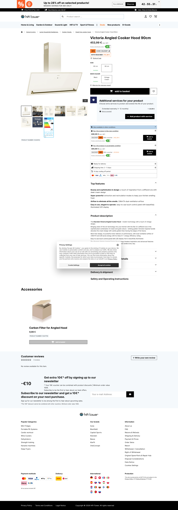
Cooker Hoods (67, 32)
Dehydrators (26, 439)
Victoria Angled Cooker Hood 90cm (106, 32)
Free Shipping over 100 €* (57, 10)
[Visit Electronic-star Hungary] (104, 482)
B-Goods (126, 25)
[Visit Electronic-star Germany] (91, 477)
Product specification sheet (97, 46)
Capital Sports (96, 432)
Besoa (92, 439)
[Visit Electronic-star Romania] (95, 487)
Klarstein (93, 436)
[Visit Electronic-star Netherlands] (91, 492)
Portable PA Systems (29, 429)
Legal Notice (61, 505)
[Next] (159, 25)
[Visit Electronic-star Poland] (108, 482)
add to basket (122, 91)
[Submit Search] (62, 16)
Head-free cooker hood (83, 32)
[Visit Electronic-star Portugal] (95, 492)
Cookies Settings (131, 465)
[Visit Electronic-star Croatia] (91, 487)
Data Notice (129, 462)
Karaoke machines (28, 446)
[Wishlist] (150, 16)
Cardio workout (27, 432)
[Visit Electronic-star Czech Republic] (99, 482)
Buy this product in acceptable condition (107, 146)
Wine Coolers (26, 436)
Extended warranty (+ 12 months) (115, 109)
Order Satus (129, 442)
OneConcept (95, 446)
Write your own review (145, 358)
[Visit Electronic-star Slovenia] (99, 492)
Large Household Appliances (49, 32)
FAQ (126, 429)
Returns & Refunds (132, 432)
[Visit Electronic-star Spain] (91, 482)
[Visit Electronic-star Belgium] (108, 487)
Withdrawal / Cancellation (135, 449)
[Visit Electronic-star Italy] (108, 477)
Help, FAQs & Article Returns (147, 10)
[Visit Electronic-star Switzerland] (99, 477)
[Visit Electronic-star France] (104, 477)
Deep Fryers (25, 449)
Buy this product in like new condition (105, 131)
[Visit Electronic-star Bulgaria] (99, 487)
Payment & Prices (131, 439)
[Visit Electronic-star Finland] (104, 487)
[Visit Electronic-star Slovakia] (95, 482)
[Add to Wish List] (153, 91)
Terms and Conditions (43, 505)
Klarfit (92, 442)
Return (127, 446)
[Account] (146, 16)
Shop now (130, 4)
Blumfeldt (94, 429)
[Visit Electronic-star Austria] (95, 477)
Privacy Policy (129, 479)
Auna (92, 426)
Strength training (27, 442)
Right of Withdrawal (132, 452)
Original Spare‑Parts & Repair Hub (138, 455)
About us (128, 426)
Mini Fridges (25, 426)
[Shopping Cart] (155, 16)
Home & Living (31, 32)
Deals (102, 25)
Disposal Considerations (134, 459)
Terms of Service (141, 479)
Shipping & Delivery (132, 436)
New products (113, 25)
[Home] (23, 32)
